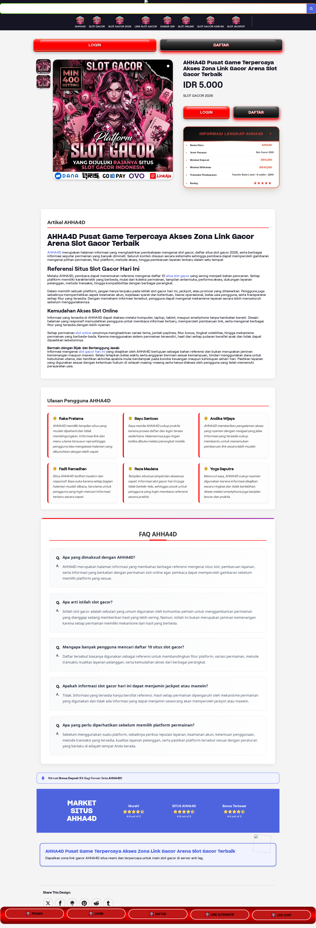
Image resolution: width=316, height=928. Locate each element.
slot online (83, 333)
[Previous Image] (56, 120)
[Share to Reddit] (96, 903)
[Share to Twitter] (48, 903)
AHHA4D (54, 252)
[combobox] (153, 8)
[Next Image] (169, 120)
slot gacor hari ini (92, 351)
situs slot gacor (177, 276)
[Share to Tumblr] (108, 903)
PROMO (37, 914)
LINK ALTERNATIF (222, 915)
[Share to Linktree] (72, 903)
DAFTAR (221, 45)
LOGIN (95, 45)
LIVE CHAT (284, 915)
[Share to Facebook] (60, 903)
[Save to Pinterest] (84, 903)
